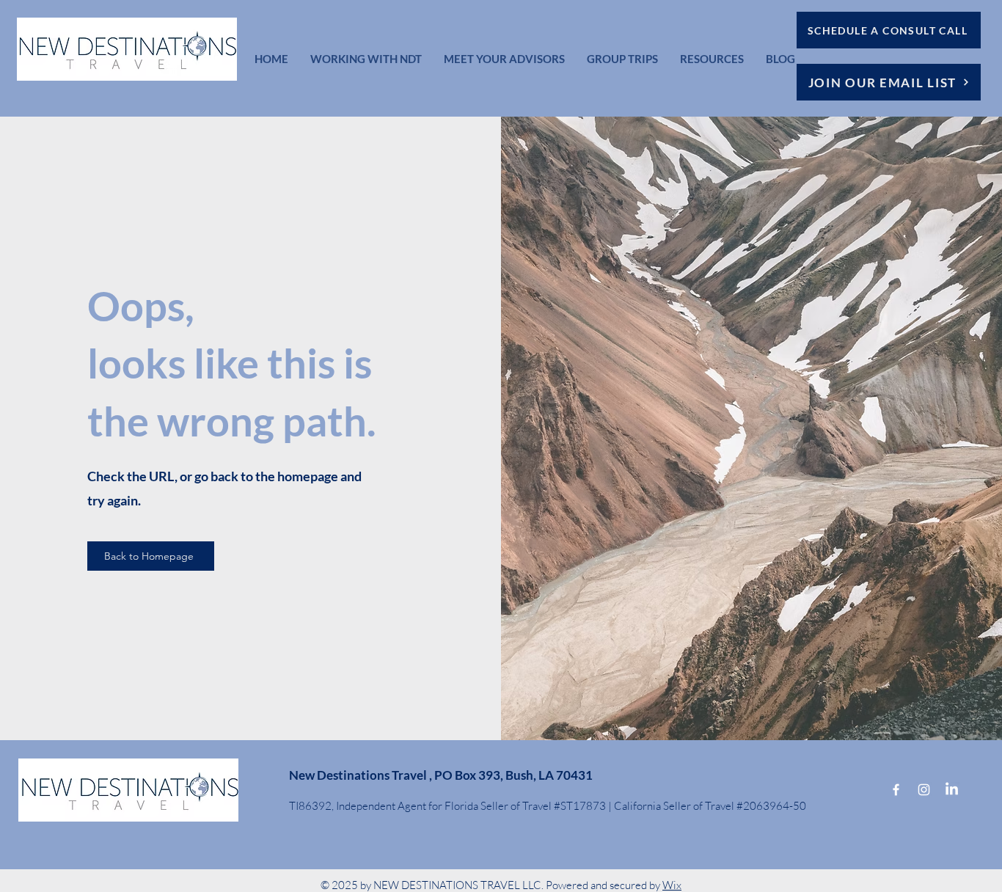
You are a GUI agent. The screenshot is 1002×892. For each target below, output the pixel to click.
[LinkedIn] (951, 789)
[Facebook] (896, 789)
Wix (671, 885)
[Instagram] (924, 789)
